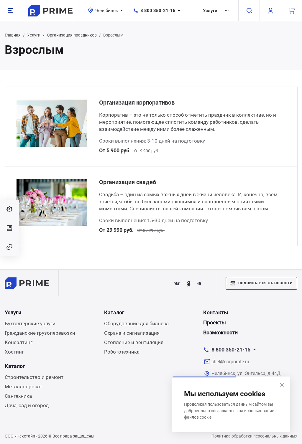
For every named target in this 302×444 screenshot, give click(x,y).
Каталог (114, 312)
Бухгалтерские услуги (30, 323)
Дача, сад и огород (27, 405)
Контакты (215, 312)
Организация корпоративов (137, 102)
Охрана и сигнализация (132, 333)
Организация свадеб (127, 182)
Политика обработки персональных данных (254, 436)
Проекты (214, 322)
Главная (13, 35)
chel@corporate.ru (230, 361)
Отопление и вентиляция (133, 342)
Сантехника (18, 396)
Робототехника (121, 352)
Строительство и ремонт (34, 377)
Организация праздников (72, 35)
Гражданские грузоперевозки (40, 333)
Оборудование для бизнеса (136, 323)
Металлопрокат (23, 386)
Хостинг (14, 352)
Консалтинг (18, 342)
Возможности (220, 332)
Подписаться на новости (265, 283)
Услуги (210, 10)
